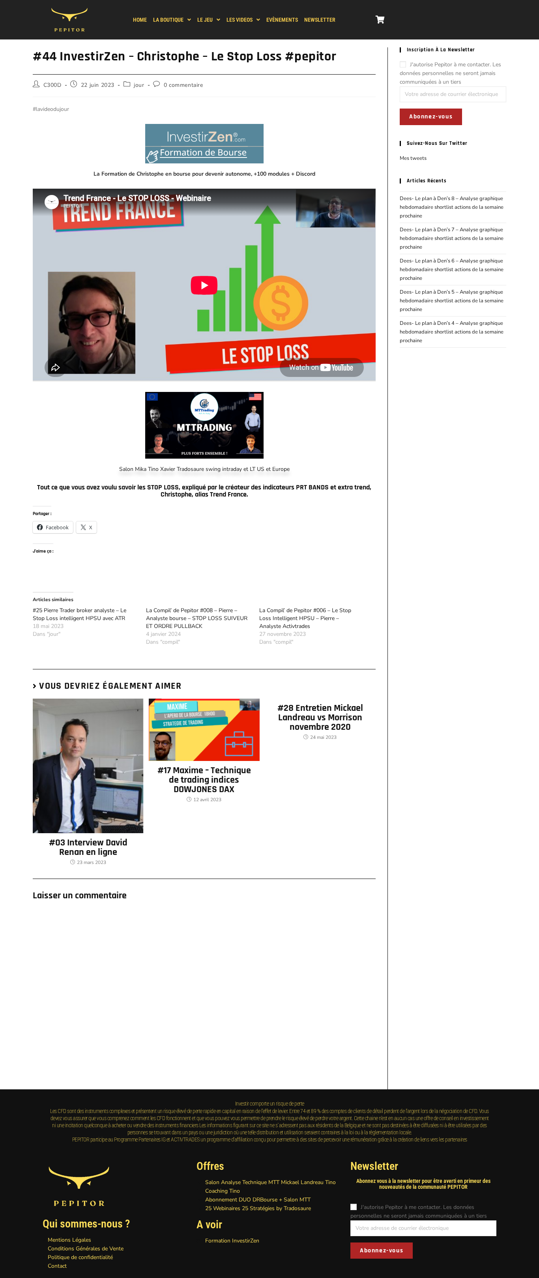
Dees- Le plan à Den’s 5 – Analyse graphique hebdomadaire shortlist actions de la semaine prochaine (451, 301)
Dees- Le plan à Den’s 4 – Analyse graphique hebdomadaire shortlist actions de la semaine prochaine (451, 332)
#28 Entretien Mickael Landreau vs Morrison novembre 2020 (320, 717)
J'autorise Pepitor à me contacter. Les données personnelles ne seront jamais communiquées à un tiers (450, 73)
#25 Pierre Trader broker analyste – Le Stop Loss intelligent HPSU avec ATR (79, 614)
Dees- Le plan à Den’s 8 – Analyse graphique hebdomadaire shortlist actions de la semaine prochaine (451, 207)
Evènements (282, 20)
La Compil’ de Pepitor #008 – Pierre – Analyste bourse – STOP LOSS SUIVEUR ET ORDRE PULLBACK (196, 618)
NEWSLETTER (319, 20)
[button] (172, 19)
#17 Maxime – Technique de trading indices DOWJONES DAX (204, 780)
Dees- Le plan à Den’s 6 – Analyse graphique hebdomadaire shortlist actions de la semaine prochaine (451, 269)
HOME (140, 20)
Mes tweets (413, 158)
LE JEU (205, 20)
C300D (52, 85)
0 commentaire (183, 85)
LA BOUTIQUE (168, 20)
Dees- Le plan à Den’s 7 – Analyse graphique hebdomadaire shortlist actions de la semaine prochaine (451, 238)
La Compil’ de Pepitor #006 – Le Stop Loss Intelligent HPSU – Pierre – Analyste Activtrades (305, 618)
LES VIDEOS (239, 20)
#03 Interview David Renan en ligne (88, 847)
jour (139, 85)
